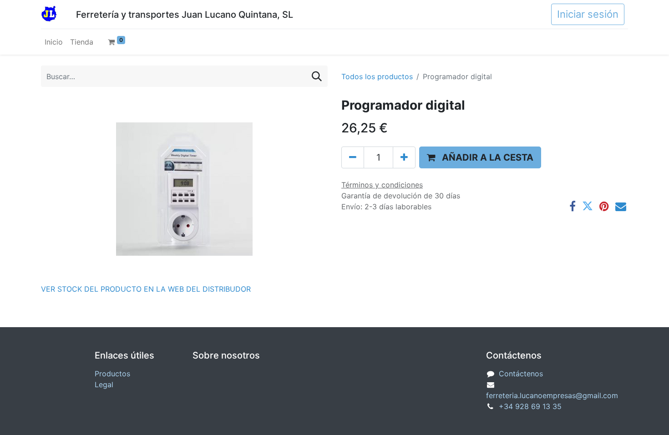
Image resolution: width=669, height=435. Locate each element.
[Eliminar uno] (352, 157)
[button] (480, 157)
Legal (104, 384)
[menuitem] (53, 42)
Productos (112, 373)
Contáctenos (521, 373)
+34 (530, 406)
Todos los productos (377, 76)
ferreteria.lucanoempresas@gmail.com (552, 395)
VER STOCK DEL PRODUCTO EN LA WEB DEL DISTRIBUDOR (146, 288)
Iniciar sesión (587, 14)
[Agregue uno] (404, 157)
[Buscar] (317, 76)
